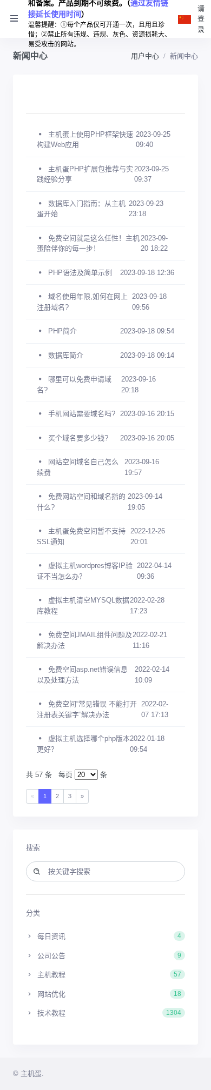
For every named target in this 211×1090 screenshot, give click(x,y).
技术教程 (108, 1013)
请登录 (201, 19)
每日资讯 (108, 936)
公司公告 (108, 956)
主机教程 (108, 975)
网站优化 (108, 994)
